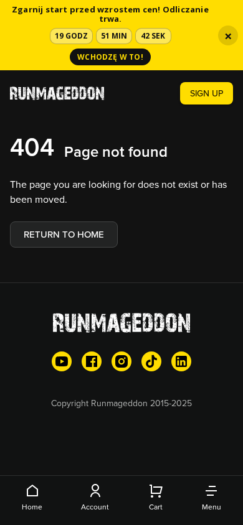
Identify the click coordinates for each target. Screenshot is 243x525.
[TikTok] (151, 361)
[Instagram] (121, 361)
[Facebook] (92, 361)
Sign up (206, 93)
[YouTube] (62, 361)
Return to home (64, 234)
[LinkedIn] (181, 361)
